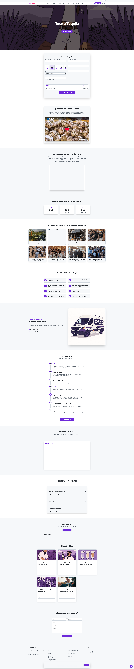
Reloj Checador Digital (72, 654)
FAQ (73, 3)
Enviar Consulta (67, 635)
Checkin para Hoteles (71, 653)
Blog (82, 3)
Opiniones (78, 3)
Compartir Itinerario (68, 419)
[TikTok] (92, 652)
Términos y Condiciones (52, 657)
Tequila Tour (70, 651)
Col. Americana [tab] (62, 439)
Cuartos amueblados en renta (73, 650)
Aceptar (86, 664)
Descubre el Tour (67, 31)
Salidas (64, 3)
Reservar (49, 656)
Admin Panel (50, 660)
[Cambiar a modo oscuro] (105, 3)
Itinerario (59, 3)
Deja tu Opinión (67, 529)
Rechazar (80, 664)
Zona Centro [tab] (72, 439)
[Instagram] (90, 652)
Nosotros (48, 3)
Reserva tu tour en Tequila (67, 92)
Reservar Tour (97, 3)
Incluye (54, 3)
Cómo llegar (47, 467)
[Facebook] (88, 652)
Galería (69, 3)
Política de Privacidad (52, 659)
